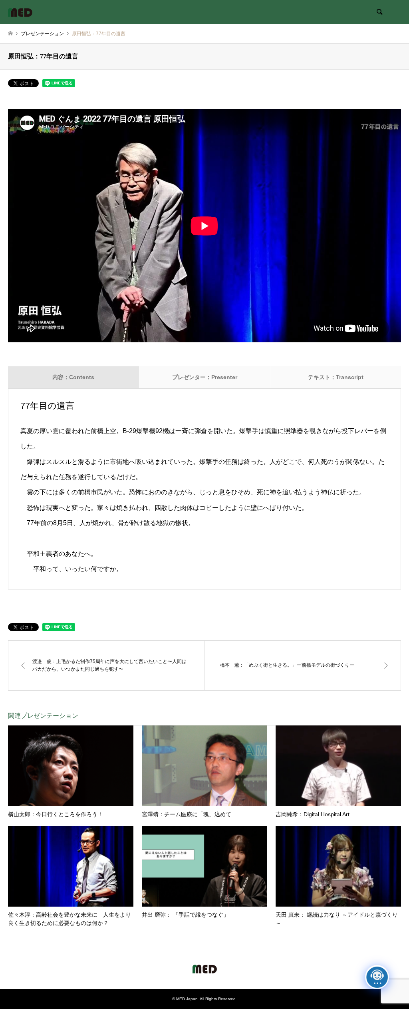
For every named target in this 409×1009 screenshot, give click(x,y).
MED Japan (187, 999)
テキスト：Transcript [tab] (335, 377)
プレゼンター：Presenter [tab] (204, 377)
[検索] (379, 12)
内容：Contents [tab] (73, 377)
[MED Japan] (20, 12)
